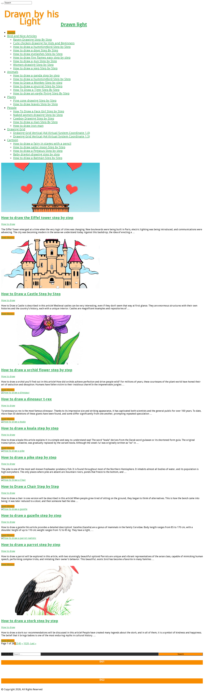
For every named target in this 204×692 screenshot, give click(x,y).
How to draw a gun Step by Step (35, 61)
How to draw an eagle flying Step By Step (41, 93)
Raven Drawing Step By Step (32, 39)
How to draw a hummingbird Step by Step (42, 47)
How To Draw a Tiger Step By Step (36, 90)
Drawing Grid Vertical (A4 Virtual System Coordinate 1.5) (51, 136)
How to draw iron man (28, 125)
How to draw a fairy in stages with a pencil (42, 143)
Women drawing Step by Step (33, 64)
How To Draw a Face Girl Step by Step (38, 111)
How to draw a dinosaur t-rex (26, 399)
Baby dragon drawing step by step (36, 154)
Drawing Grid (16, 129)
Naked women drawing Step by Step (38, 115)
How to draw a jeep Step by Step (35, 68)
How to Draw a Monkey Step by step (37, 82)
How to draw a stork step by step (29, 621)
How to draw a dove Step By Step (35, 50)
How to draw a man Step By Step (35, 122)
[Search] (2, 3)
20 (27, 643)
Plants (11, 97)
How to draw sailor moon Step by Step (39, 147)
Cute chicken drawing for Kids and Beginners (44, 43)
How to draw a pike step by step (28, 457)
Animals (12, 72)
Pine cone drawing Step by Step (34, 100)
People (12, 108)
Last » (33, 643)
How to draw (8, 224)
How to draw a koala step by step (30, 428)
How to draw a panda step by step (36, 75)
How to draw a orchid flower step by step (36, 370)
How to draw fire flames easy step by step (41, 57)
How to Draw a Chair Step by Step (30, 486)
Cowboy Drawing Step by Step (33, 118)
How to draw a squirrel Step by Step (37, 86)
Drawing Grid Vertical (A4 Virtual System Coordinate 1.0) (51, 133)
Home (11, 32)
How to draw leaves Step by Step (35, 104)
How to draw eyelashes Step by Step (38, 54)
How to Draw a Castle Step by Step (31, 294)
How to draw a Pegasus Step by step (38, 151)
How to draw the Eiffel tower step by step (37, 218)
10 (24, 643)
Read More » (7, 237)
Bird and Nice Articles (22, 36)
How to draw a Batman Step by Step (37, 158)
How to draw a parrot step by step (30, 545)
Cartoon (12, 140)
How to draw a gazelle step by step (31, 515)
